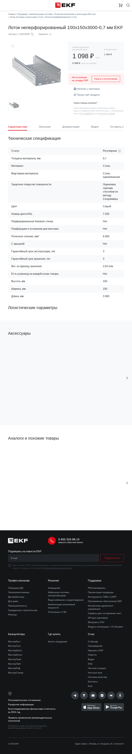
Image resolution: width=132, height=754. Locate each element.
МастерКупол (15, 654)
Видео (91, 659)
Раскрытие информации (21, 704)
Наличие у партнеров (88, 88)
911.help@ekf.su (87, 113)
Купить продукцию (57, 641)
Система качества (97, 677)
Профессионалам (18, 580)
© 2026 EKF (13, 744)
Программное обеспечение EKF (105, 601)
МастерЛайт (14, 663)
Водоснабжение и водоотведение (66, 600)
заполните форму (107, 113)
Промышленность (17, 605)
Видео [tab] (95, 126)
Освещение (54, 588)
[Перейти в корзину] (120, 5)
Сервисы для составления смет (104, 613)
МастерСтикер (15, 672)
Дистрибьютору (16, 597)
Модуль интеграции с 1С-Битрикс (105, 626)
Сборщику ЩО (15, 588)
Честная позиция (97, 668)
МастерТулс (14, 646)
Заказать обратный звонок (70, 542)
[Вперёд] (127, 378)
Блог (90, 686)
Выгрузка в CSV (96, 622)
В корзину (35, 408)
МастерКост (14, 641)
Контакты (93, 681)
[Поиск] (128, 5)
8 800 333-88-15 (69, 539)
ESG (90, 663)
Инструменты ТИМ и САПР (102, 597)
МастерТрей (14, 659)
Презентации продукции (100, 592)
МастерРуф (14, 668)
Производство (95, 646)
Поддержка (94, 580)
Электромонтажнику (18, 592)
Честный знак (95, 672)
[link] (75, 695)
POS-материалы (96, 588)
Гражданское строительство (23, 610)
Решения (53, 580)
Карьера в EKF (96, 650)
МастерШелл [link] (15, 650)
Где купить (54, 634)
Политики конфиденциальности (57, 568)
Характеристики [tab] (17, 126)
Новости (92, 654)
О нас (91, 634)
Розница (12, 614)
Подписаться (112, 558)
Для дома (13, 601)
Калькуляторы (16, 634)
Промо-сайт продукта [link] (88, 94)
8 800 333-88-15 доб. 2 (100, 111)
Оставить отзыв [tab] (119, 126)
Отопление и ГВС (57, 612)
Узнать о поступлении (105, 78)
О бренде (93, 641)
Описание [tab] (45, 126)
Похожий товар (17, 449)
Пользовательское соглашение (24, 700)
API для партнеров (98, 617)
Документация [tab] (71, 126)
